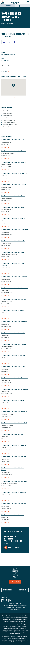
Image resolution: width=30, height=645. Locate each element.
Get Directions (4, 71)
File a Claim (23, 6)
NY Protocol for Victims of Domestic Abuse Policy (15, 607)
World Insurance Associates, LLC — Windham (13, 492)
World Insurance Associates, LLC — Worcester (14, 503)
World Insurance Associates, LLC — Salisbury (13, 355)
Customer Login (8, 590)
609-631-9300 (12, 23)
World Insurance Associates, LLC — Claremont (14, 173)
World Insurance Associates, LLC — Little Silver (14, 276)
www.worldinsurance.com (8, 54)
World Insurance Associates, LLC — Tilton (12, 400)
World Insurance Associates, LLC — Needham (13, 344)
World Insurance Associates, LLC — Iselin (12, 252)
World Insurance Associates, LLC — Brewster (13, 151)
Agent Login (22, 590)
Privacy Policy (11, 603)
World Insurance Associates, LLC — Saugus (13, 366)
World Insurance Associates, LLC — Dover (13, 207)
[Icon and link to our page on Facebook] (6, 600)
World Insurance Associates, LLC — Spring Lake (14, 389)
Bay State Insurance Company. (18, 641)
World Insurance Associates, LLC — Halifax (13, 241)
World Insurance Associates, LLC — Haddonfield (14, 229)
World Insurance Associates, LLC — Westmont (14, 481)
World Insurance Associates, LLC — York (12, 515)
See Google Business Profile (7, 98)
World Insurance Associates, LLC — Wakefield (14, 423)
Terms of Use (18, 603)
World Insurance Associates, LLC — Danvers (13, 184)
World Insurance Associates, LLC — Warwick (13, 445)
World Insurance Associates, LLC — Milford (13, 310)
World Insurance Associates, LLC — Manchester (14, 288)
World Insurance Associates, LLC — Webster (13, 456)
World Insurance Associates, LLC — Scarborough (14, 378)
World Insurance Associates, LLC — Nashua (13, 333)
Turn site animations (15, 609)
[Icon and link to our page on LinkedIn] (9, 600)
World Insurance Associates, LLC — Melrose (13, 299)
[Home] (15, 2)
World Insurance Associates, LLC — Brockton (13, 162)
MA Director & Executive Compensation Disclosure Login (15, 605)
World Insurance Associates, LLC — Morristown (14, 321)
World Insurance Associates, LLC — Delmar (13, 196)
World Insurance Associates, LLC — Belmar (13, 139)
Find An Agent (2, 3)
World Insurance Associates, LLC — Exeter (13, 218)
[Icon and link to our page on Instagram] (2, 600)
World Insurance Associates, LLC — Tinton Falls (14, 411)
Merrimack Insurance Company (9, 640)
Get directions (5, 147)
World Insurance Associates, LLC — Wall (12, 434)
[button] (14, 85)
